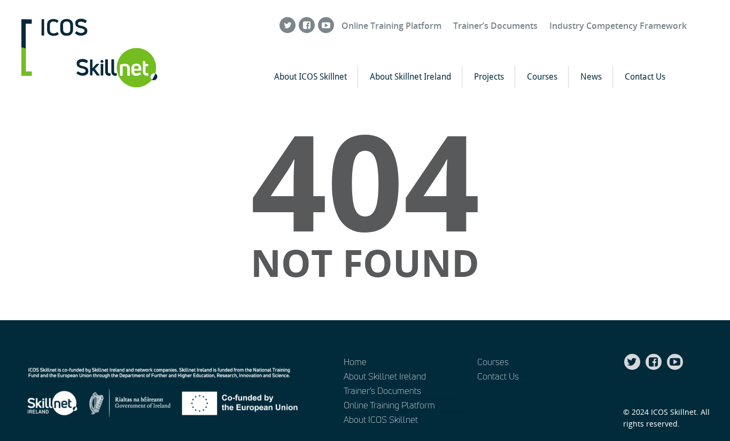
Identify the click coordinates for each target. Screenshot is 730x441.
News (591, 77)
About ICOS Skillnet (310, 77)
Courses (542, 77)
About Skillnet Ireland (410, 77)
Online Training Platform (391, 26)
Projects (489, 77)
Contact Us (645, 77)
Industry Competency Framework (618, 26)
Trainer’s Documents (495, 26)
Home (355, 361)
